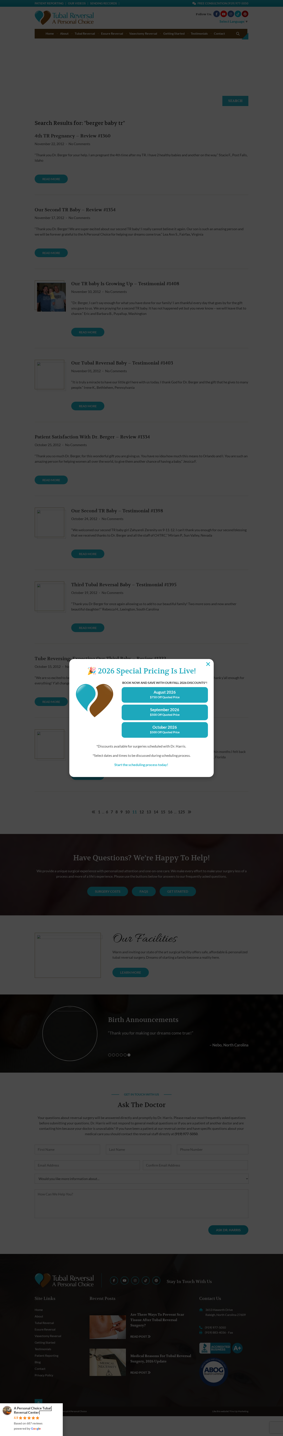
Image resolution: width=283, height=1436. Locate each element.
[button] (208, 664)
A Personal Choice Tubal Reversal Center (32, 1410)
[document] (141, 718)
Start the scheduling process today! (141, 765)
